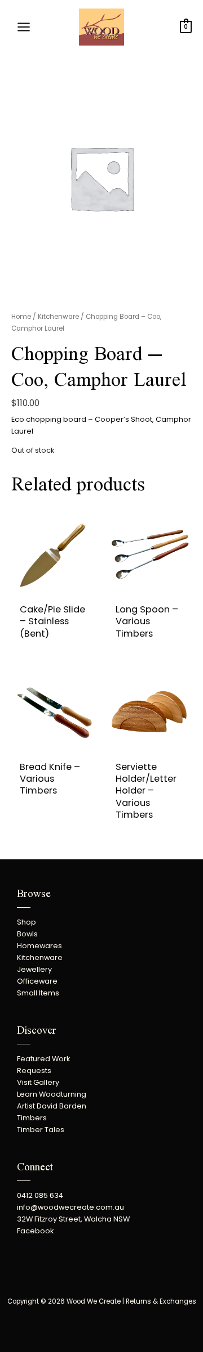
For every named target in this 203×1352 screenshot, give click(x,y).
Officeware (37, 981)
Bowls (27, 934)
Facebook (35, 1231)
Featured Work (43, 1058)
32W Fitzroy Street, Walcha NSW (73, 1219)
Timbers (32, 1118)
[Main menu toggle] (23, 27)
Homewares (39, 945)
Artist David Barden (51, 1106)
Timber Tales (40, 1129)
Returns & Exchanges (161, 1301)
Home (21, 316)
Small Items (38, 993)
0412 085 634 (40, 1195)
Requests (34, 1070)
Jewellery (34, 969)
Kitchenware (58, 316)
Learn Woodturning (51, 1094)
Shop (26, 922)
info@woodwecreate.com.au (70, 1207)
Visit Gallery (38, 1082)
